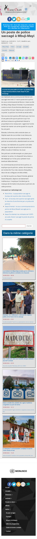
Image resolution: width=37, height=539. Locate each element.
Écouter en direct (10, 502)
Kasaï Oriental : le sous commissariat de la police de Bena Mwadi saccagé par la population (19, 209)
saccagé (18, 47)
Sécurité (4, 50)
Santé (4, 455)
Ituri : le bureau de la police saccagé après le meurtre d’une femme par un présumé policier (19, 201)
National (11, 50)
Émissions (8, 495)
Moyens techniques (11, 520)
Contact (8, 531)
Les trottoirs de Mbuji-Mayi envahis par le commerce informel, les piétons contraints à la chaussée (18, 272)
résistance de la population (18, 455)
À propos (8, 516)
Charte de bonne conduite (13, 527)
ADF (19, 365)
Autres (7, 509)
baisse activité (30, 409)
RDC (4, 411)
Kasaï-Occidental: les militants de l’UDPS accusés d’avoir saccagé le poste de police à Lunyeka (19, 216)
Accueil (7, 487)
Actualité (25, 47)
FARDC (24, 365)
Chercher (29, 226)
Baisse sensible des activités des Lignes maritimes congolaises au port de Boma (17, 403)
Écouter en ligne (10, 513)
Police (12, 47)
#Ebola (7, 505)
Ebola (26, 455)
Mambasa (15, 365)
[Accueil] (16, 8)
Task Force (15, 322)
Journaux (8, 498)
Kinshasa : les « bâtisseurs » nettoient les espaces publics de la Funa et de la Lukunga (17, 316)
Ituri (21, 365)
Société (5, 278)
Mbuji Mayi (5, 47)
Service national (29, 322)
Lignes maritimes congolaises (19, 409)
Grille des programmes (12, 524)
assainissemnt (21, 322)
